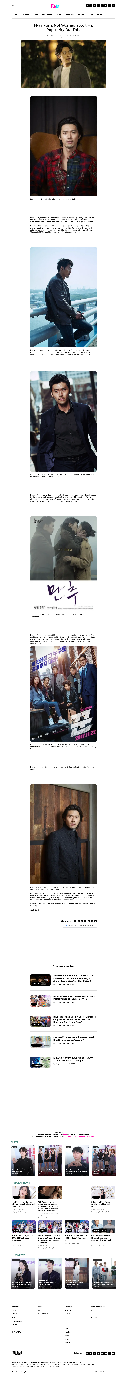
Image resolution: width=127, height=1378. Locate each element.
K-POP (35, 15)
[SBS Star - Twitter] (94, 1353)
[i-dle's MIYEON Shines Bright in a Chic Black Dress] (103, 1192)
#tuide (14, 1243)
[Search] (111, 15)
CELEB (99, 15)
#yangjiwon (41, 1213)
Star (40, 1307)
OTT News (69, 1343)
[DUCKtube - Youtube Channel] (105, 1353)
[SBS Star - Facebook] (90, 1353)
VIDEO (90, 15)
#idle (19, 1209)
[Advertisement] (63, 206)
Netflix (67, 1332)
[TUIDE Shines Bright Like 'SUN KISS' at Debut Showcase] (24, 1226)
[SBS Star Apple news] (102, 5)
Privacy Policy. (25, 1372)
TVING (67, 1336)
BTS (39, 1310)
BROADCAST (47, 15)
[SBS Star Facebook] (90, 5)
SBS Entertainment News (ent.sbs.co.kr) (78, 1136)
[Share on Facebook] (79, 921)
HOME (17, 15)
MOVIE (58, 15)
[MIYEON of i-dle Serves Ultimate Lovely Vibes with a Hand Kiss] (24, 1192)
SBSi (65, 1135)
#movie (105, 1243)
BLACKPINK (43, 1314)
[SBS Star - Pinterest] (98, 1353)
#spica (48, 1213)
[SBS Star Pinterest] (98, 5)
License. (32, 1372)
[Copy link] (75, 921)
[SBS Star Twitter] (94, 5)
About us (94, 1314)
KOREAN (14, 5)
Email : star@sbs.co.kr (75, 1362)
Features (68, 1307)
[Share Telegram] (85, 921)
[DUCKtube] (105, 5)
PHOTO (81, 15)
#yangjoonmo (54, 1213)
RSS (92, 1310)
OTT (66, 1328)
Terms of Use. (15, 1372)
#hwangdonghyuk (96, 1243)
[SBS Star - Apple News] (102, 1353)
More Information (98, 1307)
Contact (94, 1317)
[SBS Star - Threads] (113, 5)
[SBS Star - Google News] (109, 5)
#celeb (40, 1215)
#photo (23, 1209)
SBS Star (15, 1307)
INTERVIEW (69, 15)
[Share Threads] (89, 921)
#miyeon (14, 1209)
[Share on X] (92, 921)
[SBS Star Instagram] (87, 5)
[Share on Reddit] (95, 921)
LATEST (26, 15)
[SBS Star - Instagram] (87, 1353)
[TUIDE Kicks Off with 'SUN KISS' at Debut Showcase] (77, 1226)
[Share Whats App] (82, 921)
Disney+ (68, 1339)
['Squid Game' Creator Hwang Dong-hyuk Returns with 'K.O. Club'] (103, 1226)
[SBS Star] (17, 1353)
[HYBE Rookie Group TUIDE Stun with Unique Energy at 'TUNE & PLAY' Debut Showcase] (50, 1226)
